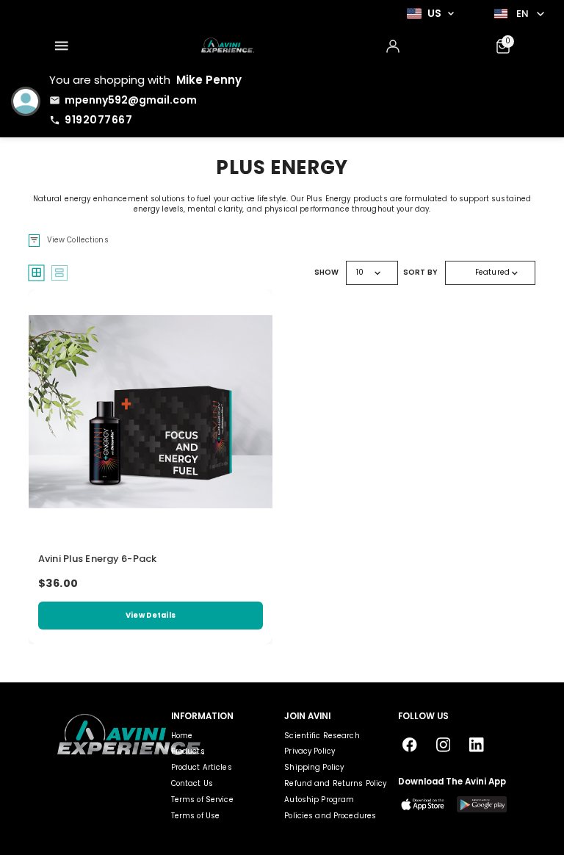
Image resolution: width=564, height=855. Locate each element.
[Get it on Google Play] (482, 804)
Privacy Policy (309, 751)
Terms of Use (195, 815)
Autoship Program (319, 799)
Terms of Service (202, 799)
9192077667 (98, 119)
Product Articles (201, 767)
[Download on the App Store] (423, 804)
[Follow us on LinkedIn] (477, 745)
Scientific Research (321, 735)
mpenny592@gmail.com (131, 100)
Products (188, 751)
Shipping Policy (314, 767)
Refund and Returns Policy (335, 783)
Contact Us (192, 783)
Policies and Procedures (330, 815)
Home (182, 735)
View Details (151, 615)
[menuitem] (61, 46)
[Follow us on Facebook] (410, 745)
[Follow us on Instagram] (443, 745)
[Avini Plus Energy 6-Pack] (150, 411)
